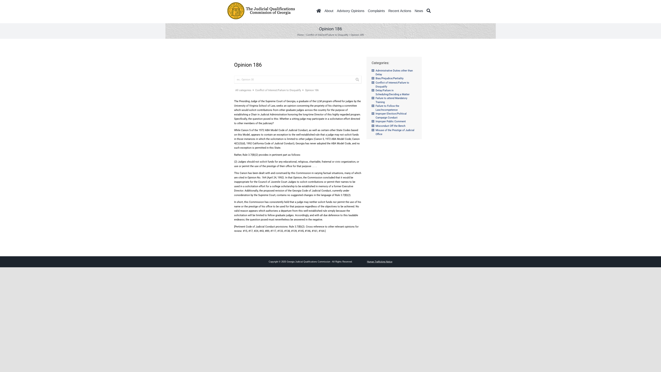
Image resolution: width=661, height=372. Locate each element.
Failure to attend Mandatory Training (391, 100)
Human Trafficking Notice (379, 261)
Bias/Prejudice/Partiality (389, 78)
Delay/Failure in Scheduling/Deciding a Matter (393, 92)
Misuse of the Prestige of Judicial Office (395, 132)
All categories (243, 90)
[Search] (429, 11)
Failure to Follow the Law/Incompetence (387, 107)
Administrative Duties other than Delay (394, 72)
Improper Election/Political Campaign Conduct (391, 115)
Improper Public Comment (391, 121)
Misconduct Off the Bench (390, 125)
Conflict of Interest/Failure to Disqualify (278, 90)
